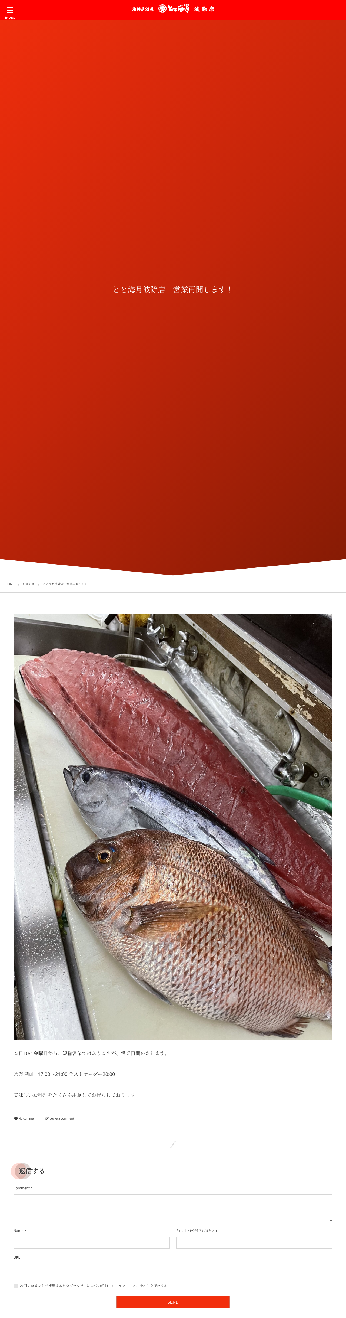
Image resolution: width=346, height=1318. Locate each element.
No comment (27, 1119)
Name (18, 1230)
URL (17, 1257)
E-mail (181, 1230)
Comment (22, 1188)
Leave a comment (61, 1119)
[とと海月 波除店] (173, 8)
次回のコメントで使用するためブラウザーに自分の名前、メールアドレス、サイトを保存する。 (95, 1285)
